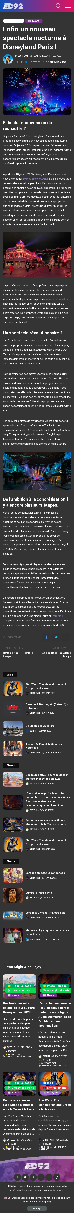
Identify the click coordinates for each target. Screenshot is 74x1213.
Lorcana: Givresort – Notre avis (45, 912)
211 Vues (47, 1060)
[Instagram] (33, 1177)
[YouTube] (48, 1177)
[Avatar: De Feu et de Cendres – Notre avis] (13, 748)
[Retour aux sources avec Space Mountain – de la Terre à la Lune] (13, 824)
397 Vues (57, 56)
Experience (13, 20)
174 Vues (12, 1051)
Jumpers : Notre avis (39, 892)
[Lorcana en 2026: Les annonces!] (13, 875)
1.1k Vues (12, 1144)
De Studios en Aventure (40, 725)
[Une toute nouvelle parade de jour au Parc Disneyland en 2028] (13, 779)
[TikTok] (56, 1177)
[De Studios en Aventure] (13, 728)
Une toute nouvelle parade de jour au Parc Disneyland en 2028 (19, 1007)
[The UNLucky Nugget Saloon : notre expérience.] (13, 935)
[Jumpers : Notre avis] (13, 895)
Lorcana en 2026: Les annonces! (46, 872)
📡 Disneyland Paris (20, 990)
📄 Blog (48, 1082)
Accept (37, 1208)
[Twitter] (22, 61)
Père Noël (57, 615)
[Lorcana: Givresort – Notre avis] (13, 915)
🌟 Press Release (19, 985)
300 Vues (47, 1144)
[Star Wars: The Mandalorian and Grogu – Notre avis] (13, 688)
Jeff (32, 731)
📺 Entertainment (54, 1087)
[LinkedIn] (41, 1177)
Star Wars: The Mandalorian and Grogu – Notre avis (54, 1105)
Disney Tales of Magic (35, 178)
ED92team (23, 56)
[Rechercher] (58, 6)
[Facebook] (17, 61)
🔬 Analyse (50, 1092)
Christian (35, 693)
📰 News (33, 20)
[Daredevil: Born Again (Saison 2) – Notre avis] (13, 708)
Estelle (33, 784)
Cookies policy (43, 1201)
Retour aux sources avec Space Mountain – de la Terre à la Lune (18, 1105)
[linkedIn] (26, 61)
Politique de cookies (53, 1190)
